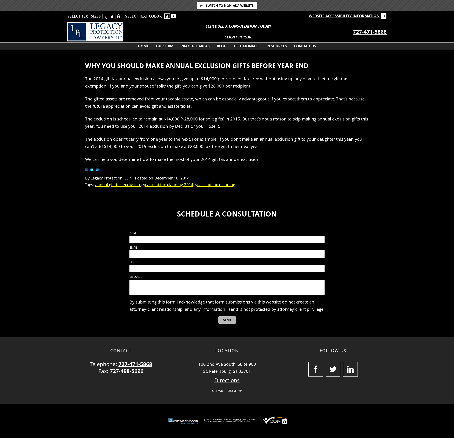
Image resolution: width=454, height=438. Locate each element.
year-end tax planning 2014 (168, 184)
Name (133, 233)
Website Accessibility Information (344, 15)
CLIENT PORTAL (238, 37)
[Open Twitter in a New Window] (333, 369)
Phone (134, 262)
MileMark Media (242, 421)
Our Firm (164, 46)
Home (143, 46)
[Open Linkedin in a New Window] (350, 369)
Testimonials (246, 46)
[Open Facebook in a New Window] (315, 369)
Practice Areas (195, 46)
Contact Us (305, 46)
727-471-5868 (370, 31)
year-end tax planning (215, 184)
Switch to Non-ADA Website (230, 5)
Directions (227, 380)
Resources (277, 46)
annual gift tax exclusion (118, 184)
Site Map (218, 391)
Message (135, 277)
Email (133, 247)
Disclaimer (235, 391)
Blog (221, 46)
